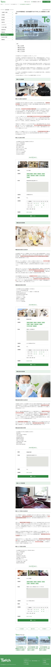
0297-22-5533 (29, 212)
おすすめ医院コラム (14, 4)
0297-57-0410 (29, 616)
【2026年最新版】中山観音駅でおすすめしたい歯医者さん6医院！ (21, 648)
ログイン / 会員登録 (46, 1)
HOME (2, 4)
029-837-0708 (29, 360)
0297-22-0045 (29, 472)
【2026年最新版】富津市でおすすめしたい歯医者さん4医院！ (32, 648)
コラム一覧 (6, 4)
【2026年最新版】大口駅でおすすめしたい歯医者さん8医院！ (44, 648)
